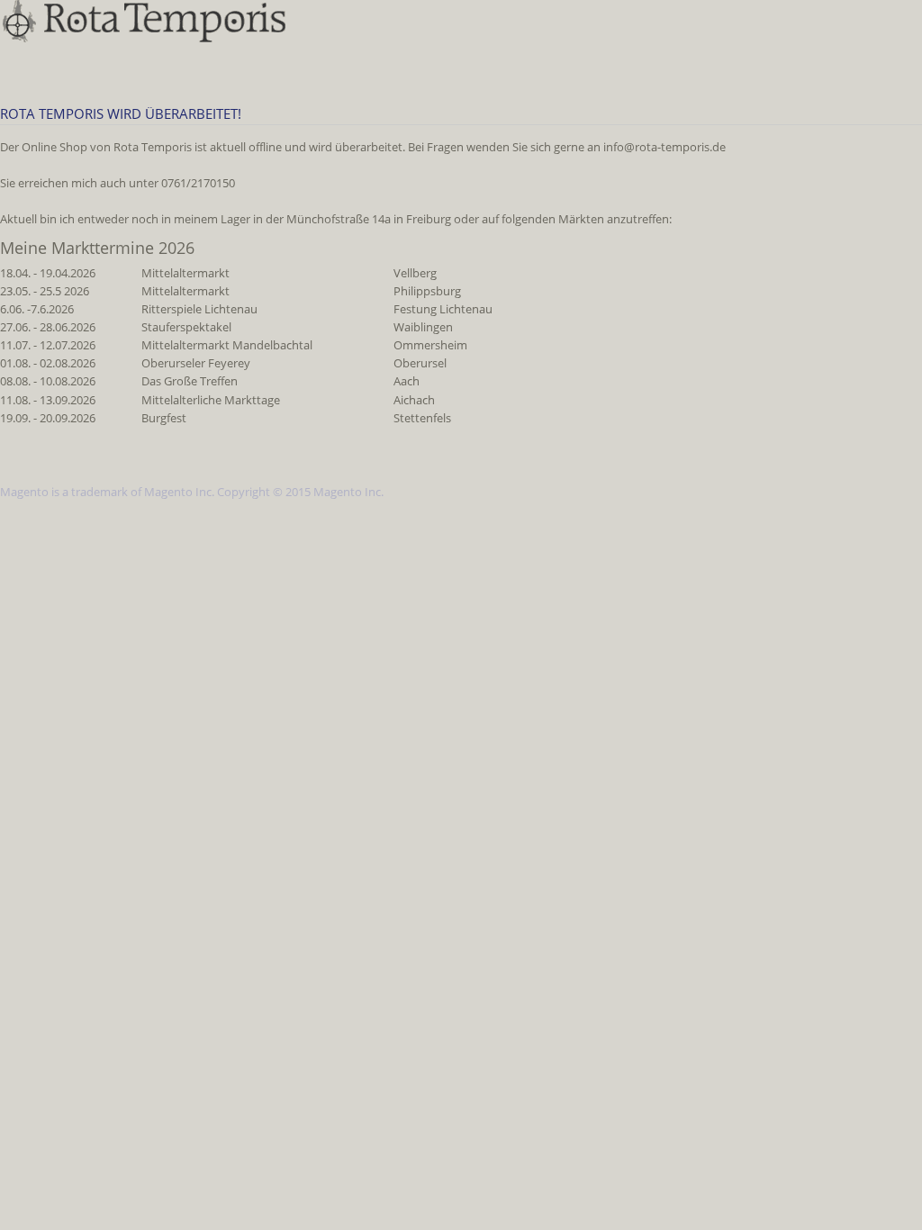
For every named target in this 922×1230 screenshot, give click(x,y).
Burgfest (163, 419)
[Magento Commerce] (145, 21)
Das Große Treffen (189, 382)
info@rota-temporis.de (664, 147)
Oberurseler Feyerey (195, 364)
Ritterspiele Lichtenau (199, 310)
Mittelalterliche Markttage (210, 400)
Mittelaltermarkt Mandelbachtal (226, 346)
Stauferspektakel (186, 328)
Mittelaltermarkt (185, 274)
